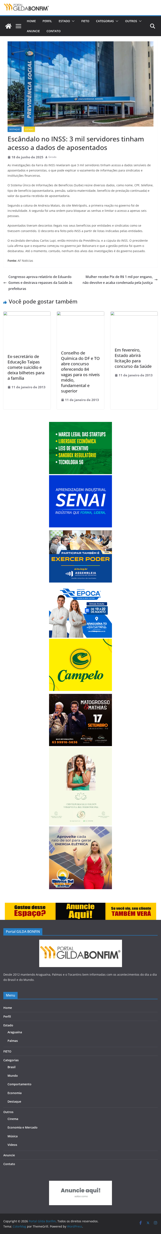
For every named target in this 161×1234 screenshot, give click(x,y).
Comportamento (19, 1084)
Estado (64, 21)
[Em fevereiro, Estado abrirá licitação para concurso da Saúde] (134, 314)
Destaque (14, 129)
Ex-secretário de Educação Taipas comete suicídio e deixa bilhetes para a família (26, 367)
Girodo (52, 157)
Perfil (47, 21)
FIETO (85, 21)
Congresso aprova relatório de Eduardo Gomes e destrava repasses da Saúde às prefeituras (40, 282)
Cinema (13, 1119)
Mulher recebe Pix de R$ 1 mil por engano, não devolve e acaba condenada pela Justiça (118, 279)
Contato (54, 31)
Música (13, 1136)
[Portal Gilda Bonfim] (8, 26)
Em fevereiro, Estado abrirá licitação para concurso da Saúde (133, 358)
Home (31, 21)
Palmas (13, 1041)
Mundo (13, 1076)
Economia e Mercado (23, 1127)
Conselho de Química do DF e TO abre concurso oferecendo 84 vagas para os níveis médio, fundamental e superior (80, 372)
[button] (72, 21)
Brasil (12, 1067)
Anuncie (33, 31)
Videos (12, 1145)
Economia (15, 1093)
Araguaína (15, 1032)
